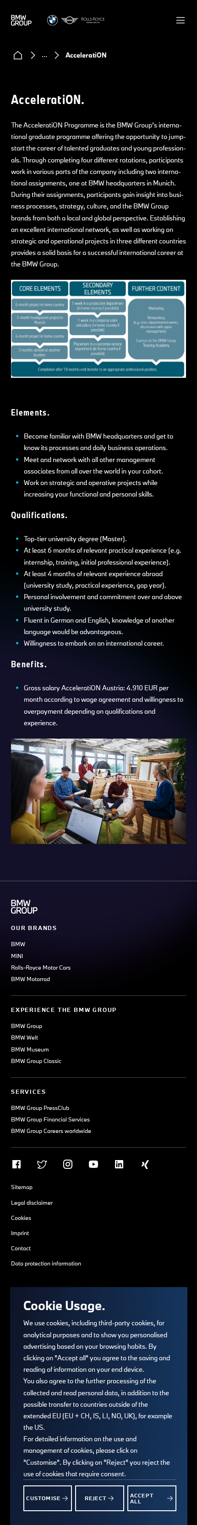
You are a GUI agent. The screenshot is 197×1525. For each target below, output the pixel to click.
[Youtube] (93, 1164)
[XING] (144, 1164)
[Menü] (180, 20)
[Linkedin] (119, 1164)
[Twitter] (42, 1164)
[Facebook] (16, 1164)
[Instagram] (67, 1164)
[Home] (17, 55)
